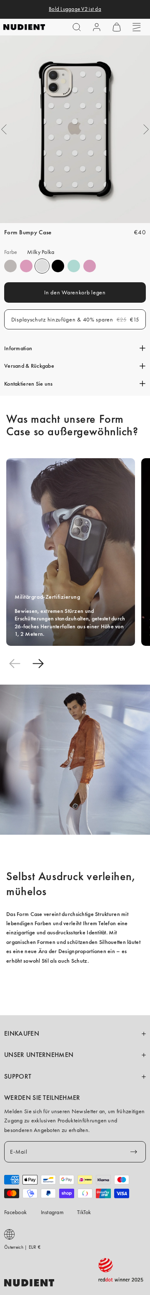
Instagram (52, 1212)
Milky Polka (42, 266)
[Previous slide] (14, 663)
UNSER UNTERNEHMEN (38, 1055)
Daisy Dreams (26, 266)
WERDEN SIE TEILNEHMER (42, 1098)
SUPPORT (17, 1076)
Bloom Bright (89, 266)
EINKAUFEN (21, 1033)
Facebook (15, 1212)
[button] (77, 27)
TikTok (84, 1212)
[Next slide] (38, 663)
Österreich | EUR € (22, 1247)
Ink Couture (58, 266)
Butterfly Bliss (74, 266)
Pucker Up (10, 266)
